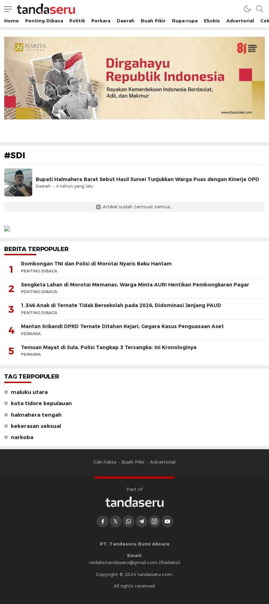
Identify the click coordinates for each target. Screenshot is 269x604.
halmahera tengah (36, 415)
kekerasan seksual (36, 426)
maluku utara (29, 392)
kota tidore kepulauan (41, 403)
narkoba (22, 437)
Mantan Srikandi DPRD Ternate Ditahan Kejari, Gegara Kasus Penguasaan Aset (122, 326)
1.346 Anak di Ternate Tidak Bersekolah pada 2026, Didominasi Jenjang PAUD (121, 305)
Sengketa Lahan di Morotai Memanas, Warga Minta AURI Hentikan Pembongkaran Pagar (135, 284)
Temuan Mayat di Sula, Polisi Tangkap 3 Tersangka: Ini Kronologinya (108, 347)
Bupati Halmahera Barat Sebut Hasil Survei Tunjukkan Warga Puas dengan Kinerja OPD (147, 179)
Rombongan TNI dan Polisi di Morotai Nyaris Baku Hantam (96, 263)
